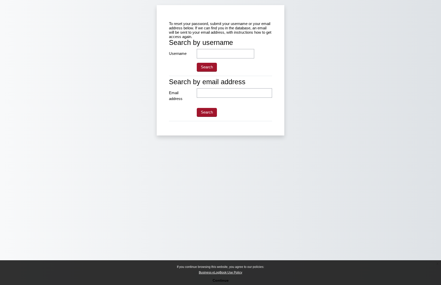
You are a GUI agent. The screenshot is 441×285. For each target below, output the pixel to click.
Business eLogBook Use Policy (220, 272)
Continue (221, 280)
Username (178, 53)
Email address (175, 96)
